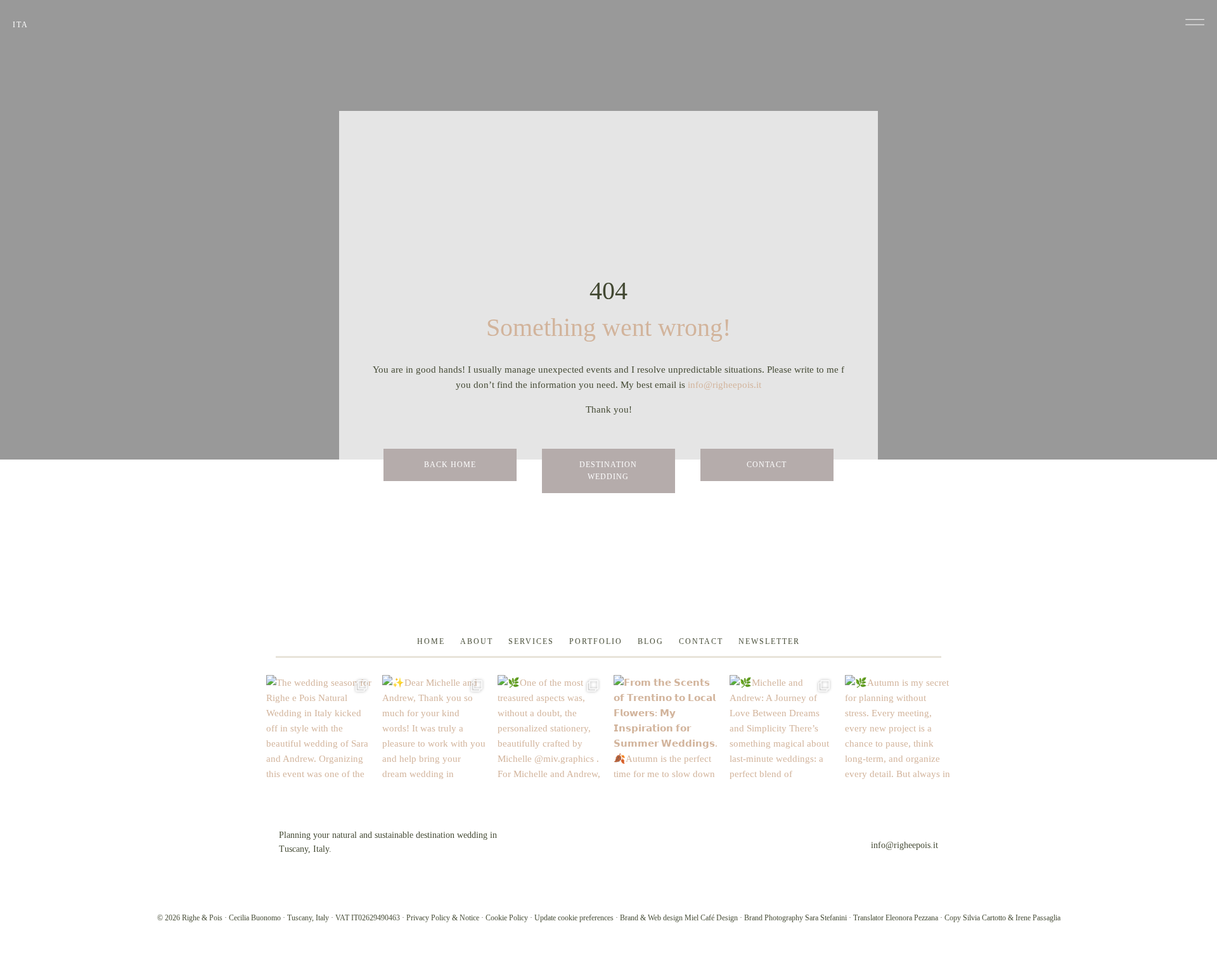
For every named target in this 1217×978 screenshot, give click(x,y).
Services (531, 641)
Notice (469, 917)
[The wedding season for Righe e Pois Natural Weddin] (319, 728)
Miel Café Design (711, 917)
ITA (21, 24)
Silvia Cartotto (984, 917)
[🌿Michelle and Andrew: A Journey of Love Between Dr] (782, 728)
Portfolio (595, 641)
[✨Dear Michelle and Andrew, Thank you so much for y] (435, 728)
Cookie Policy (507, 917)
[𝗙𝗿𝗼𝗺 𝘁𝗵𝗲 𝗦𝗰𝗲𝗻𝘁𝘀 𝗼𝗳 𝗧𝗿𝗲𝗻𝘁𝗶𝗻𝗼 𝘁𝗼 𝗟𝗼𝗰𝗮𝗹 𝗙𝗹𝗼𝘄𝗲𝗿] (666, 728)
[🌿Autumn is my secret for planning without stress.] (898, 728)
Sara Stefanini (826, 917)
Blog (651, 641)
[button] (1194, 22)
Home (431, 641)
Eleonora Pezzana (911, 917)
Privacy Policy (428, 917)
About (476, 641)
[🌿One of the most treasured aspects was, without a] (550, 728)
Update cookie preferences (574, 917)
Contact (701, 641)
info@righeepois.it (724, 385)
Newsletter (769, 641)
